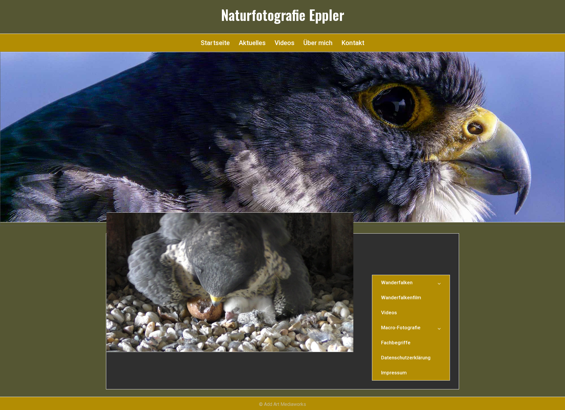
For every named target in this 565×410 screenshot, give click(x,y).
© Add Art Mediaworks (282, 404)
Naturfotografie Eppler (282, 14)
